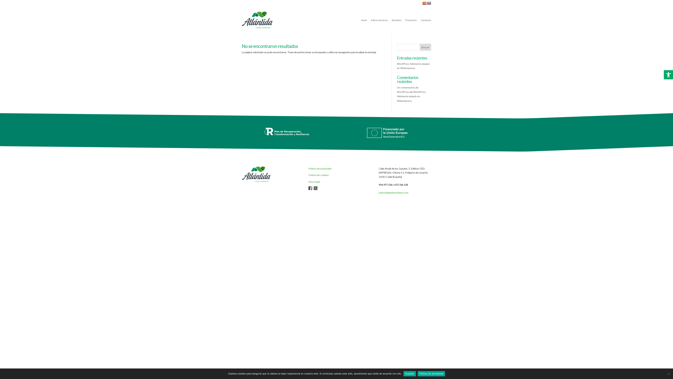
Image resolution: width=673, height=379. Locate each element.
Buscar (425, 47)
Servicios (397, 20)
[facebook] (310, 189)
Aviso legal (314, 181)
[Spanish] (424, 3)
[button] (668, 74)
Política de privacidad (319, 168)
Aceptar (409, 373)
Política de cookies (318, 175)
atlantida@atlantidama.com (393, 192)
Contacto (426, 20)
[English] (429, 3)
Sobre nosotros (379, 20)
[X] (315, 189)
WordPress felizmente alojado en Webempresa (411, 96)
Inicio (364, 20)
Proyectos (411, 20)
